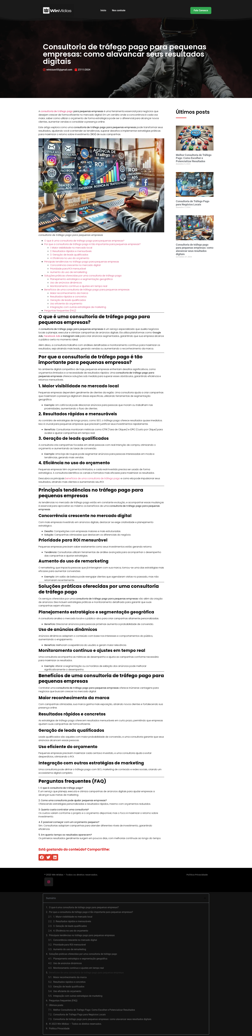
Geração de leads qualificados (68, 300)
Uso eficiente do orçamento (66, 303)
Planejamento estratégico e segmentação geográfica (81, 279)
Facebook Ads (52, 336)
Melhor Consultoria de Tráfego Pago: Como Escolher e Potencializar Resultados (193, 158)
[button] (41, 857)
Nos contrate (118, 10)
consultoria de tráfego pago (57, 111)
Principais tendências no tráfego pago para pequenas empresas (81, 261)
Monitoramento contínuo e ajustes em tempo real (78, 286)
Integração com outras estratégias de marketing (78, 307)
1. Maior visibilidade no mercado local (71, 247)
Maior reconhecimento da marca (69, 293)
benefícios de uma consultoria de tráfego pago (93, 478)
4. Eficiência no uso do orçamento (69, 258)
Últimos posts (56, 1005)
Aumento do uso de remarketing (68, 272)
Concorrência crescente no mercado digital (75, 265)
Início (103, 10)
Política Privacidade (197, 874)
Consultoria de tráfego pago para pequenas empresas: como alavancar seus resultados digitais (194, 249)
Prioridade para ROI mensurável (68, 268)
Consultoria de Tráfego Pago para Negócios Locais (192, 203)
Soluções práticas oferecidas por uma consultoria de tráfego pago (83, 275)
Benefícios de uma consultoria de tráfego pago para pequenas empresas (87, 289)
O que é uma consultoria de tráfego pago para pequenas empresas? (84, 240)
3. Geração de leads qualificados (69, 254)
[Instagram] (48, 881)
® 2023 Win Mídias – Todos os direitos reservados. (75, 1023)
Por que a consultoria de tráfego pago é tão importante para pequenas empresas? (92, 244)
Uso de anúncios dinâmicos (66, 282)
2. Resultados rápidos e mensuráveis (71, 251)
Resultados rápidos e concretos (68, 296)
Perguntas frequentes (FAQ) (60, 310)
